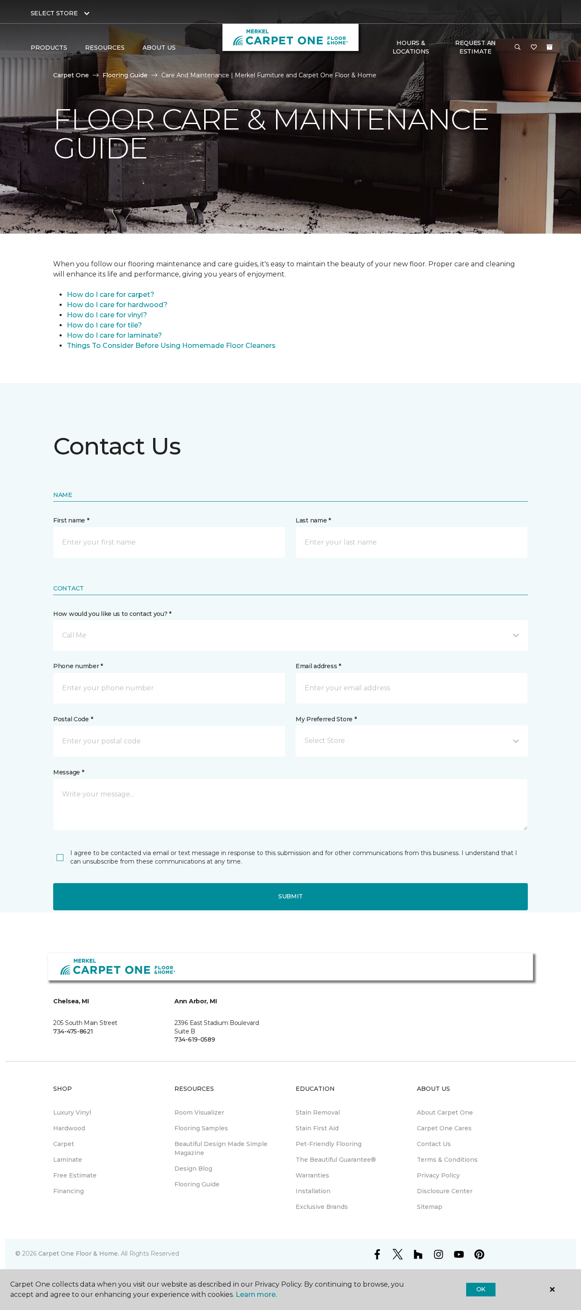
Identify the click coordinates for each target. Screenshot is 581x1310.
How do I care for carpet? (110, 295)
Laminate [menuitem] (67, 1159)
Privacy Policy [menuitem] (438, 1175)
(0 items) (550, 47)
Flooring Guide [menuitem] (196, 1184)
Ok (480, 1289)
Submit (290, 896)
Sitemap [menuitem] (429, 1207)
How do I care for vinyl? (107, 315)
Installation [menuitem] (313, 1191)
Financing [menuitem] (68, 1191)
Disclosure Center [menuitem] (445, 1191)
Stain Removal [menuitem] (318, 1112)
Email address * (318, 666)
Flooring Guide (125, 75)
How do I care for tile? (104, 325)
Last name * (313, 520)
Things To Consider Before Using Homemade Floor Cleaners (171, 346)
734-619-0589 (194, 1039)
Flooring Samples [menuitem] (201, 1128)
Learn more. (256, 1294)
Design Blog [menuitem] (193, 1168)
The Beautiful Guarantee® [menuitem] (336, 1159)
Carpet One (71, 75)
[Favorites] (534, 47)
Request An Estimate (475, 47)
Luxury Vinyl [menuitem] (72, 1112)
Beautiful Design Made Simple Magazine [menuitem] (221, 1148)
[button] (518, 47)
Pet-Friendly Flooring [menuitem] (329, 1144)
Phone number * (78, 666)
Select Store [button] (54, 13)
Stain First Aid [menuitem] (317, 1128)
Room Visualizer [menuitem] (199, 1112)
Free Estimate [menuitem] (75, 1175)
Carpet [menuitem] (63, 1144)
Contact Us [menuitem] (434, 1144)
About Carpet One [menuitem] (445, 1112)
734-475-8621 (73, 1031)
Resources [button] (105, 47)
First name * (71, 520)
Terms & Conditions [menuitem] (447, 1159)
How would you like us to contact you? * (112, 614)
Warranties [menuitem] (312, 1175)
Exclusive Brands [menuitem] (322, 1207)
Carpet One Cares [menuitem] (444, 1128)
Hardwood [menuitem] (69, 1128)
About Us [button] (159, 47)
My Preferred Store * (326, 719)
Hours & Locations (411, 47)
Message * (68, 772)
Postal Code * (73, 719)
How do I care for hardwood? (117, 305)
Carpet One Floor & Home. (78, 1253)
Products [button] (49, 47)
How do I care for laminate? (114, 335)
